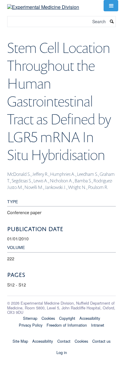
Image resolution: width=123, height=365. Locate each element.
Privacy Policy (30, 325)
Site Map (20, 341)
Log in (61, 352)
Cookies (48, 318)
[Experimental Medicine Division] (43, 4)
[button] (111, 5)
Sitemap (30, 318)
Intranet (97, 325)
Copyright (67, 318)
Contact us (101, 341)
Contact (63, 341)
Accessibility (89, 318)
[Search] (112, 21)
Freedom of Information (67, 325)
